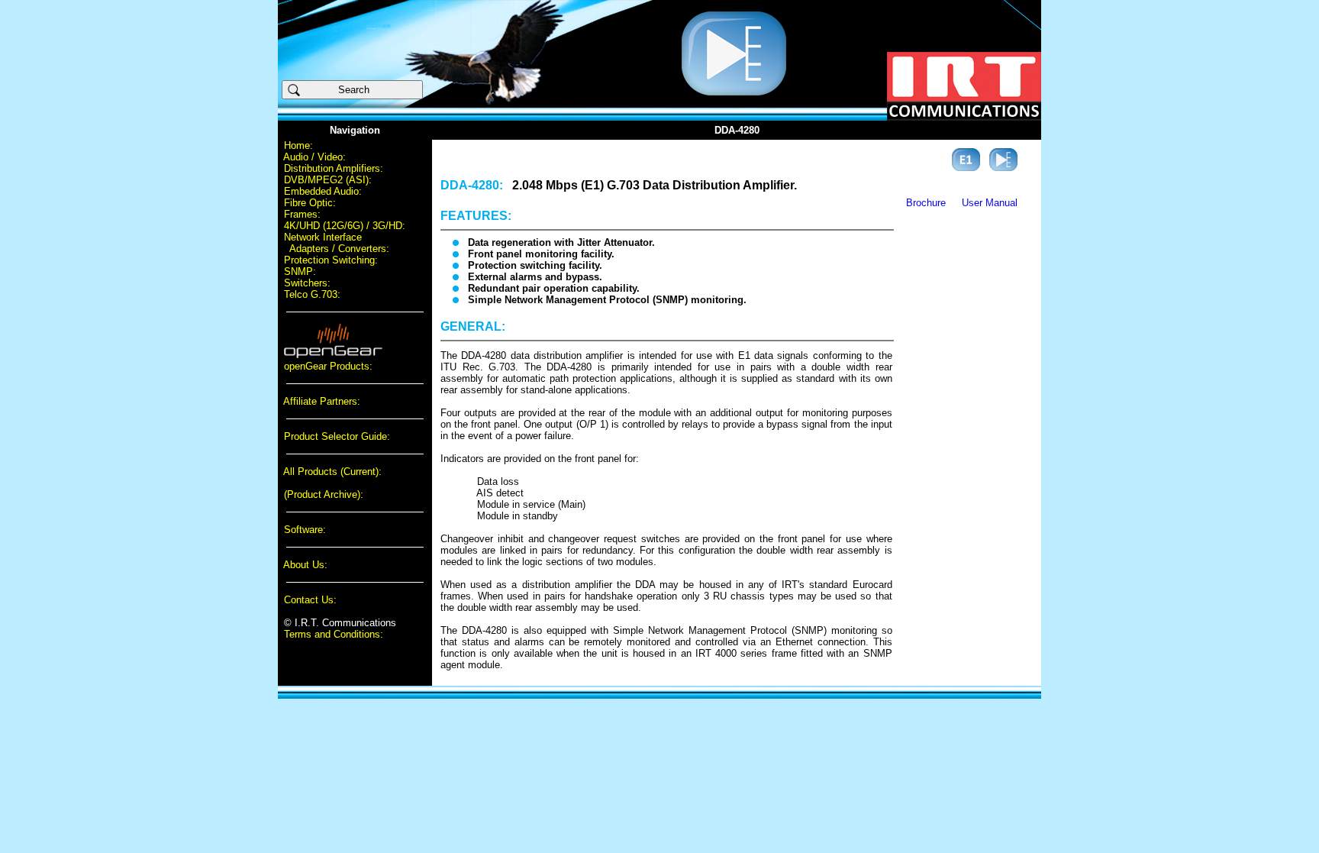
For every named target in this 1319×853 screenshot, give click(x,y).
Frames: (302, 214)
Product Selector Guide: (337, 436)
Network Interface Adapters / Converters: (333, 242)
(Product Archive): (323, 494)
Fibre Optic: (310, 202)
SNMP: (300, 271)
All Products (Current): (332, 471)
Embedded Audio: (323, 191)
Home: (298, 145)
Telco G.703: (312, 294)
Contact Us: (310, 600)
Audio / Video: (314, 157)
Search (360, 89)
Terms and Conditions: (333, 634)
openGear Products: (328, 366)
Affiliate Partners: (321, 401)
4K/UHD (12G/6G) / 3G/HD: (344, 225)
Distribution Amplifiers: (333, 168)
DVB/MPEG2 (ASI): (328, 180)
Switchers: (307, 283)
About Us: (305, 564)
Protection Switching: (331, 260)
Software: (305, 529)
